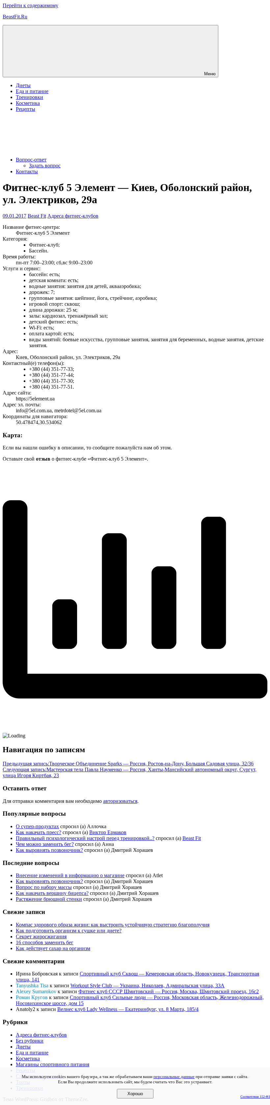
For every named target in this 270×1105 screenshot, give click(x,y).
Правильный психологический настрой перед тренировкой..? (85, 838)
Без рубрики (29, 1041)
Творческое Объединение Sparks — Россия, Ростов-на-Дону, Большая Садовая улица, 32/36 (128, 763)
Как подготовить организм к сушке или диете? (69, 930)
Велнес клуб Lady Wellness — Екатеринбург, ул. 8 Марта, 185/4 (128, 1009)
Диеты (23, 85)
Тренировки (29, 97)
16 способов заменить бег (44, 942)
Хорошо (135, 1093)
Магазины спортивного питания (52, 1064)
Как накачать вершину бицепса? (52, 893)
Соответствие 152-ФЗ (255, 1096)
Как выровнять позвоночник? (49, 850)
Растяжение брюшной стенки (49, 899)
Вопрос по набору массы (44, 887)
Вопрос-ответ (31, 159)
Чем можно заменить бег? (45, 844)
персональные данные (174, 1076)
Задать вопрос (45, 165)
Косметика (28, 103)
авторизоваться (120, 801)
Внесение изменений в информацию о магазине (70, 875)
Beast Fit (37, 216)
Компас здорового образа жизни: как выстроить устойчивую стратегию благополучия (112, 924)
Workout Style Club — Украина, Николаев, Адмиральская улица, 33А (147, 985)
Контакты (27, 171)
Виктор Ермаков (107, 832)
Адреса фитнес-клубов (72, 216)
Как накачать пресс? (38, 832)
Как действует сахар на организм (53, 948)
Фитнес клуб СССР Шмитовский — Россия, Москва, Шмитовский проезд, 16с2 (168, 991)
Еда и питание (32, 91)
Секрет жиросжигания (41, 936)
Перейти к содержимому (30, 5)
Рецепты (25, 109)
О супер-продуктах (37, 826)
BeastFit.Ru (15, 16)
